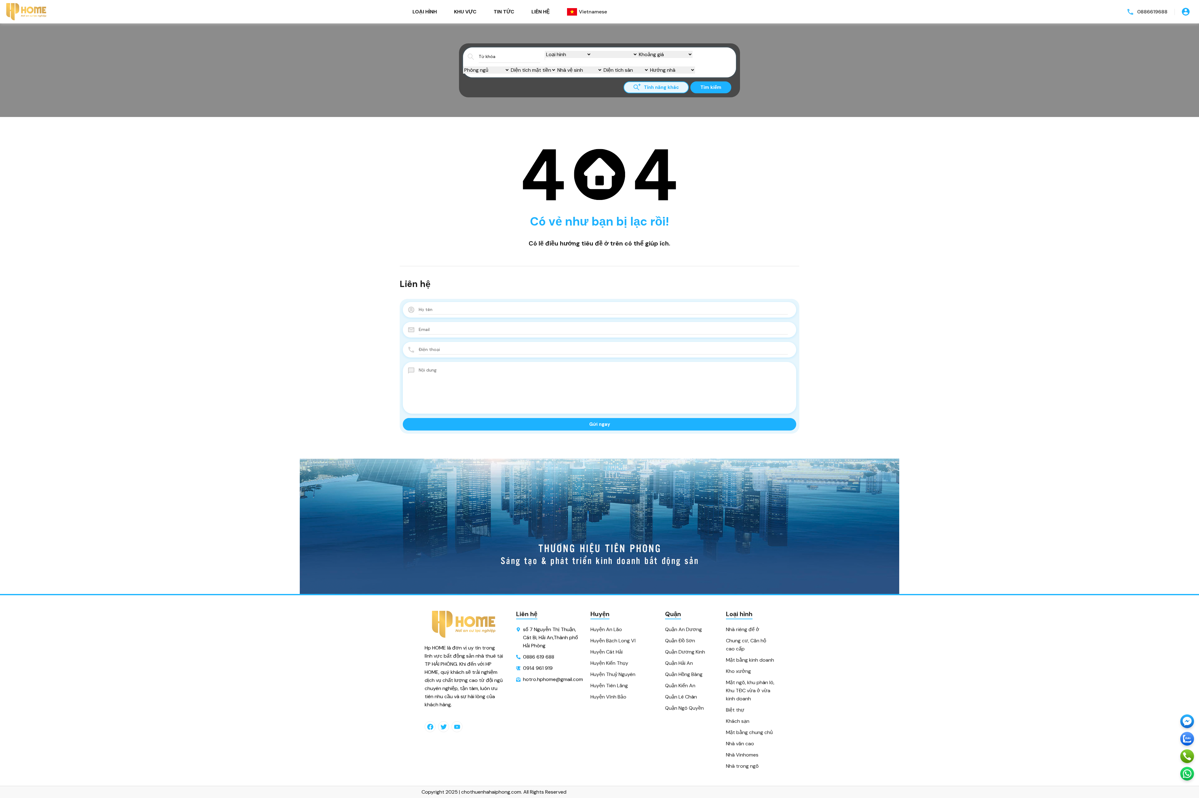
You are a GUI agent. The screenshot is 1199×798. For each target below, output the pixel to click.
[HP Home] (27, 11)
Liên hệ (540, 11)
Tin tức (504, 11)
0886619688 (1152, 11)
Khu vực (465, 11)
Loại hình (424, 11)
